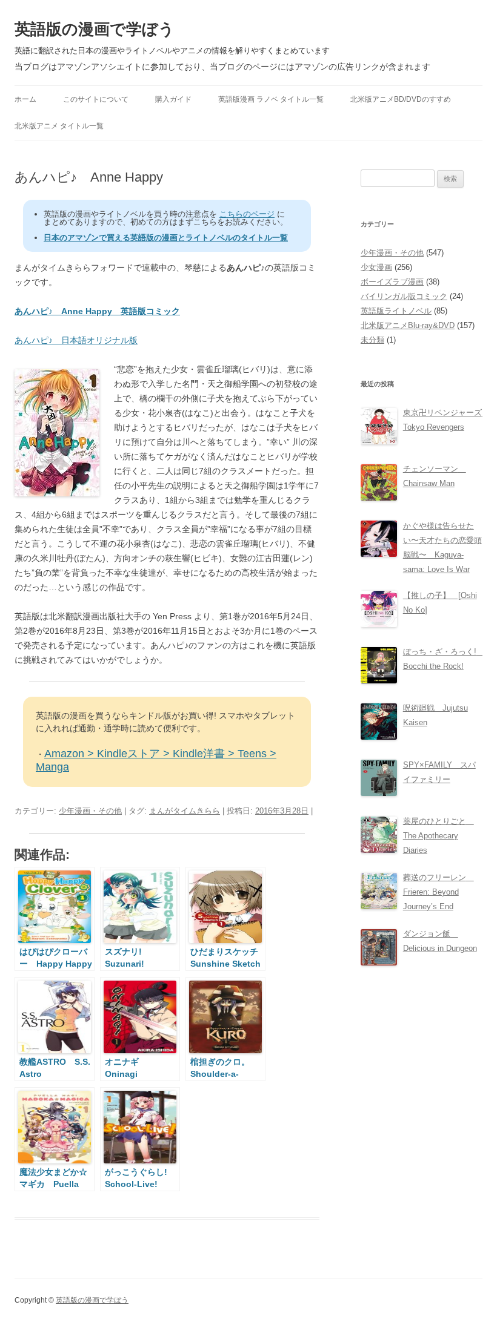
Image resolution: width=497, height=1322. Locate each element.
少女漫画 (376, 267)
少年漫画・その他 (90, 810)
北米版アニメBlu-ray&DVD (408, 325)
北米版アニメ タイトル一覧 (59, 126)
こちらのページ (247, 214)
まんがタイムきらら (184, 810)
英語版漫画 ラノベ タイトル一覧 (271, 99)
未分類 (372, 339)
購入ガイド (173, 99)
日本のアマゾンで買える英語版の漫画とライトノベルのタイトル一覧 (166, 237)
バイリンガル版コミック (404, 296)
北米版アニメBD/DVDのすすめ (400, 99)
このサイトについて (95, 99)
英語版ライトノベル (396, 310)
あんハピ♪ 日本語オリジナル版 (76, 340)
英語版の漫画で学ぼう (95, 29)
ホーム (25, 99)
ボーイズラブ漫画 (392, 281)
